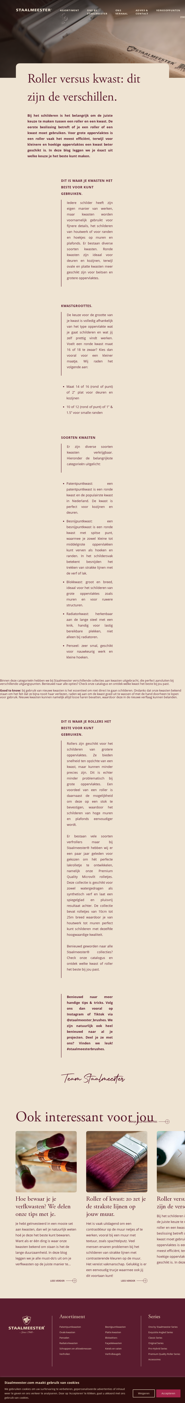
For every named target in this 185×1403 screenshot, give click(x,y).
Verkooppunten (168, 10)
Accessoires (154, 1359)
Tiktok (99, 1014)
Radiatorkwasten (68, 1343)
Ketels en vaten (113, 1348)
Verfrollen (64, 1354)
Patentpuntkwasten (70, 1326)
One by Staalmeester (97, 12)
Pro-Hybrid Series (157, 1348)
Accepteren (168, 1393)
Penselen (64, 1337)
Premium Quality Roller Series (164, 1354)
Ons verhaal (121, 12)
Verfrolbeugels (113, 1354)
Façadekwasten (113, 1343)
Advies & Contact (142, 12)
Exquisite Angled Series (160, 1332)
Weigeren (144, 1393)
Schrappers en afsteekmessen (75, 1348)
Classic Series (155, 1337)
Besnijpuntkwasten (115, 1326)
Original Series (156, 1343)
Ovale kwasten (67, 1332)
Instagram (75, 1014)
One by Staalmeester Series (163, 1326)
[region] (92, 1390)
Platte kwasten (113, 1332)
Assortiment (69, 10)
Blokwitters (111, 1337)
